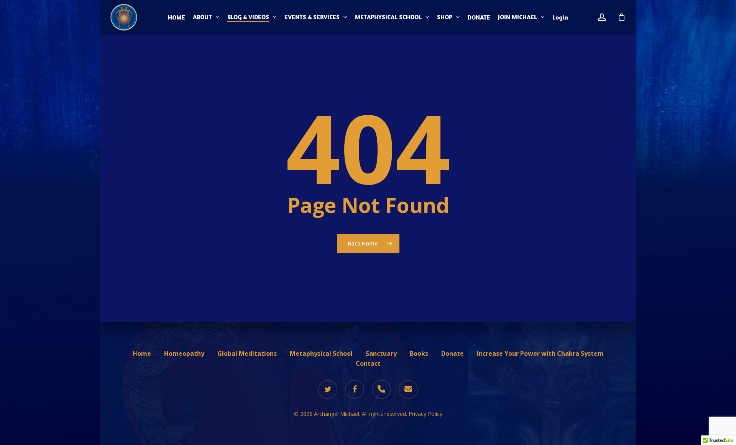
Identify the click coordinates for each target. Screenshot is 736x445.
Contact (368, 363)
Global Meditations (247, 353)
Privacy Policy (425, 413)
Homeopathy (184, 353)
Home (142, 353)
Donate (452, 353)
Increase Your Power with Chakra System (540, 353)
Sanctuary (381, 353)
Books (419, 353)
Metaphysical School (321, 353)
